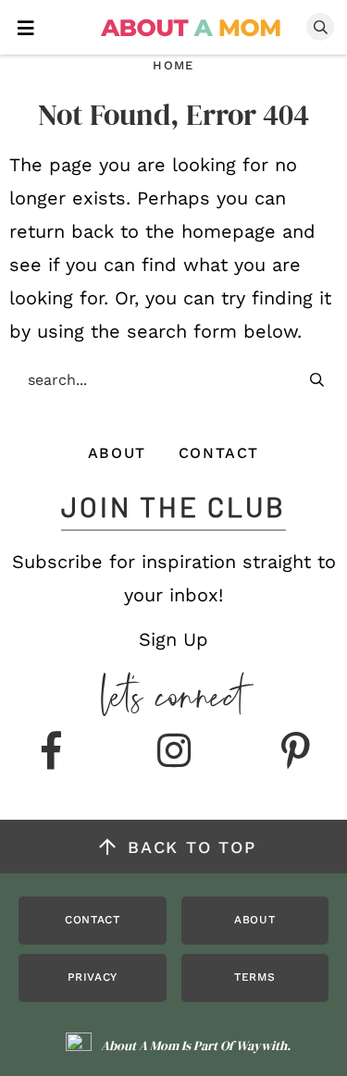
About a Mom (191, 28)
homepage (228, 231)
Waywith (261, 1045)
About (117, 453)
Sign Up (173, 639)
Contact (219, 453)
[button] (26, 26)
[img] (52, 752)
